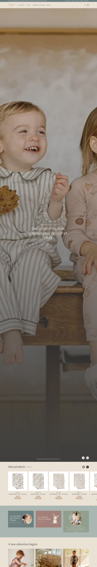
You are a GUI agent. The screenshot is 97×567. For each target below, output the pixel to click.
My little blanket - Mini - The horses (18, 494)
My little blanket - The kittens (79, 494)
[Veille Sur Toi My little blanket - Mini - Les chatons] (58, 481)
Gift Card (48, 5)
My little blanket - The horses (38, 494)
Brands (28, 5)
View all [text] (29, 467)
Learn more (10, 459)
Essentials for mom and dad (39, 5)
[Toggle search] (85, 5)
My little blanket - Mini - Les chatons (59, 494)
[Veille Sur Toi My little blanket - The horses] (38, 481)
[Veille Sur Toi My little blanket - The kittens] (79, 481)
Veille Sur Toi (17, 492)
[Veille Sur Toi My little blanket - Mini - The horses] (17, 481)
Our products (21, 5)
